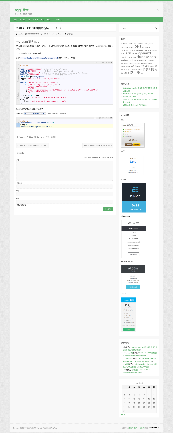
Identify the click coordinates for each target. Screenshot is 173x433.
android (124, 43)
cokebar (21, 34)
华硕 (47, 137)
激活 (129, 70)
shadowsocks (146, 57)
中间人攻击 (135, 66)
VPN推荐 (126, 364)
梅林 (125, 70)
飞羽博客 (21, 10)
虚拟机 (126, 73)
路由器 (53, 137)
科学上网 (148, 69)
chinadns (124, 47)
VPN (123, 66)
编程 (42, 20)
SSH (130, 63)
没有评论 (70, 34)
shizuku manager (142, 60)
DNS (137, 46)
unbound (144, 63)
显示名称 (19, 183)
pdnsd (130, 57)
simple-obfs (151, 60)
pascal (123, 57)
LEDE (128, 53)
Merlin (42, 137)
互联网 (22, 20)
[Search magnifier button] (156, 28)
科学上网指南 (127, 358)
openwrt (144, 53)
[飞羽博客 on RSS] (158, 10)
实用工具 (50, 20)
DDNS (36, 137)
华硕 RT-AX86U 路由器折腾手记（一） (32, 146)
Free (124, 370)
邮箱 (18, 191)
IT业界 (35, 20)
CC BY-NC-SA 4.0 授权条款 (137, 428)
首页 (15, 20)
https (155, 50)
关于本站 (59, 20)
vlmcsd (150, 63)
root (134, 57)
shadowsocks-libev (128, 60)
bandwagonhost (148, 43)
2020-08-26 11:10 (33, 34)
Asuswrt (60, 34)
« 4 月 (123, 414)
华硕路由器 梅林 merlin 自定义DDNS (97, 146)
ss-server (124, 63)
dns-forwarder (146, 47)
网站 (17, 198)
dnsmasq (125, 50)
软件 (29, 20)
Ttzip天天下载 (128, 353)
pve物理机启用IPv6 (129, 96)
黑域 (142, 73)
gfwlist (132, 50)
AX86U (29, 137)
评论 (18, 160)
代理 (142, 66)
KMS (122, 54)
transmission (136, 63)
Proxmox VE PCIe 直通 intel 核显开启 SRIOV (138, 94)
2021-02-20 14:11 (48, 34)
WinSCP (128, 66)
